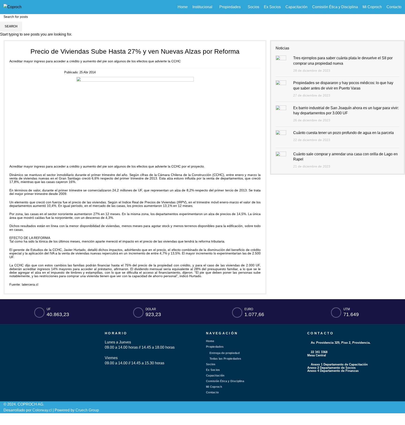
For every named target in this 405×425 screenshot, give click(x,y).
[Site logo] (13, 7)
